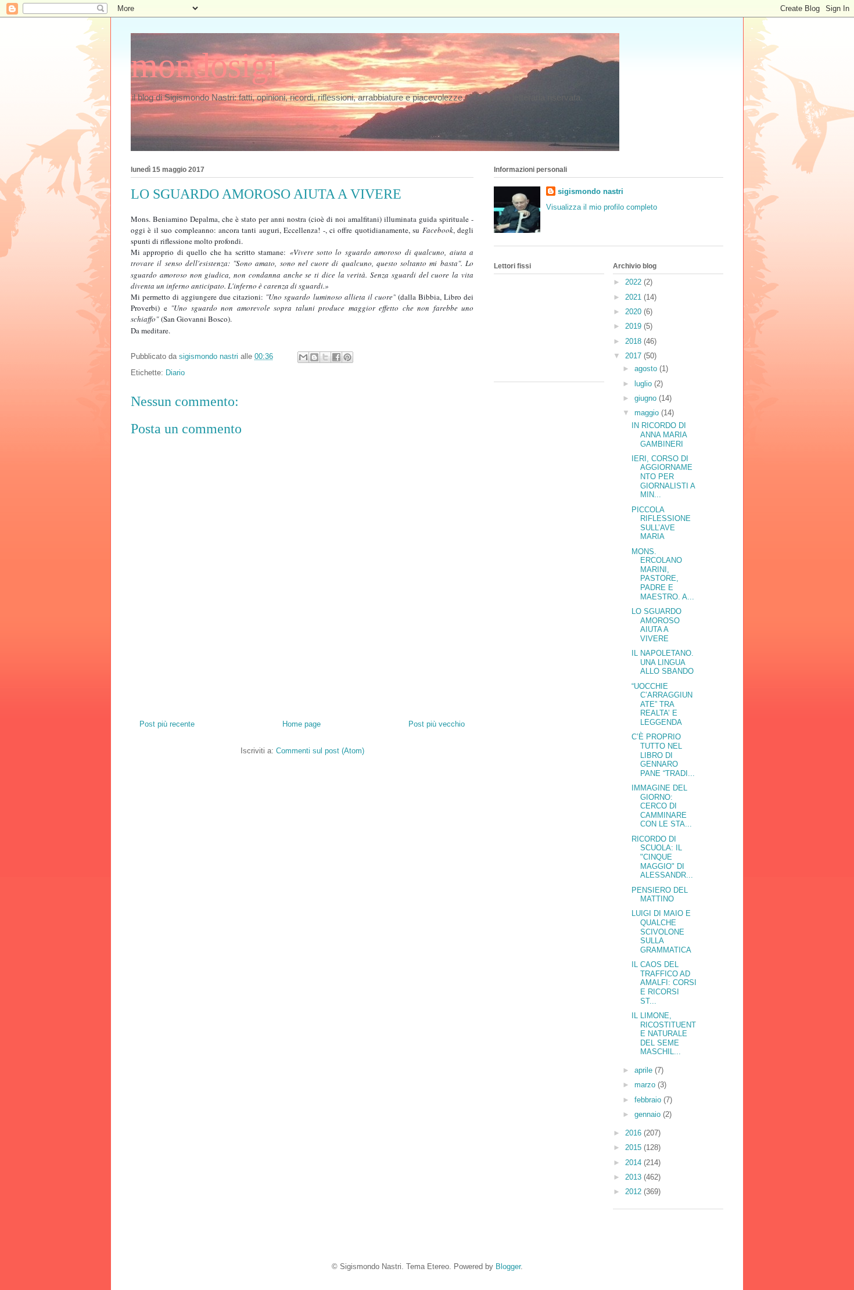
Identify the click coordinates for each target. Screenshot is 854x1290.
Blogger (508, 1266)
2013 (634, 1177)
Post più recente (167, 724)
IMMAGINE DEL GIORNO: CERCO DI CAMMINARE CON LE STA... (661, 806)
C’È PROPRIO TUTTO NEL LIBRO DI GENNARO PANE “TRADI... (663, 754)
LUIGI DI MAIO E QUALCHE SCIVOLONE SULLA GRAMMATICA (661, 931)
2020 (634, 311)
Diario (175, 372)
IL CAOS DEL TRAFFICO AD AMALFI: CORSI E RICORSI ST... (664, 982)
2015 (634, 1147)
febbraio (648, 1099)
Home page (301, 724)
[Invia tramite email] (303, 357)
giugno (646, 398)
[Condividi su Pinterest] (347, 357)
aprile (644, 1070)
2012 (634, 1191)
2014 (634, 1162)
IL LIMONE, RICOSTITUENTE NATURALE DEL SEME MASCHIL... (663, 1033)
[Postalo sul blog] (314, 357)
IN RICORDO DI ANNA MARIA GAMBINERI (659, 434)
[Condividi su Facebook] (336, 357)
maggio (647, 412)
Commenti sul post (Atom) (320, 750)
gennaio (648, 1114)
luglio (644, 383)
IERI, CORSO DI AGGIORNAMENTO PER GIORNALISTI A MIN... (663, 476)
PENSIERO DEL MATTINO (659, 895)
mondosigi (204, 65)
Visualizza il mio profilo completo (601, 207)
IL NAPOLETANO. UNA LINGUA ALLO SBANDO (662, 662)
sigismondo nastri (590, 191)
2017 (634, 355)
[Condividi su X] (325, 357)
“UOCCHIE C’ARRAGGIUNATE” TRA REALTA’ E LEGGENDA (661, 704)
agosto (646, 368)
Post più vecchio (436, 724)
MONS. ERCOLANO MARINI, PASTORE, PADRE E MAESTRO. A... (662, 574)
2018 (634, 341)
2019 (634, 326)
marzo (646, 1084)
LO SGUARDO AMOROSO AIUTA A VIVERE (656, 625)
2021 (634, 297)
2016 (634, 1133)
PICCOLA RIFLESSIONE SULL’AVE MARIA (661, 523)
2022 (634, 282)
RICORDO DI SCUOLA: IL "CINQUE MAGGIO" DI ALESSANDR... (662, 857)
